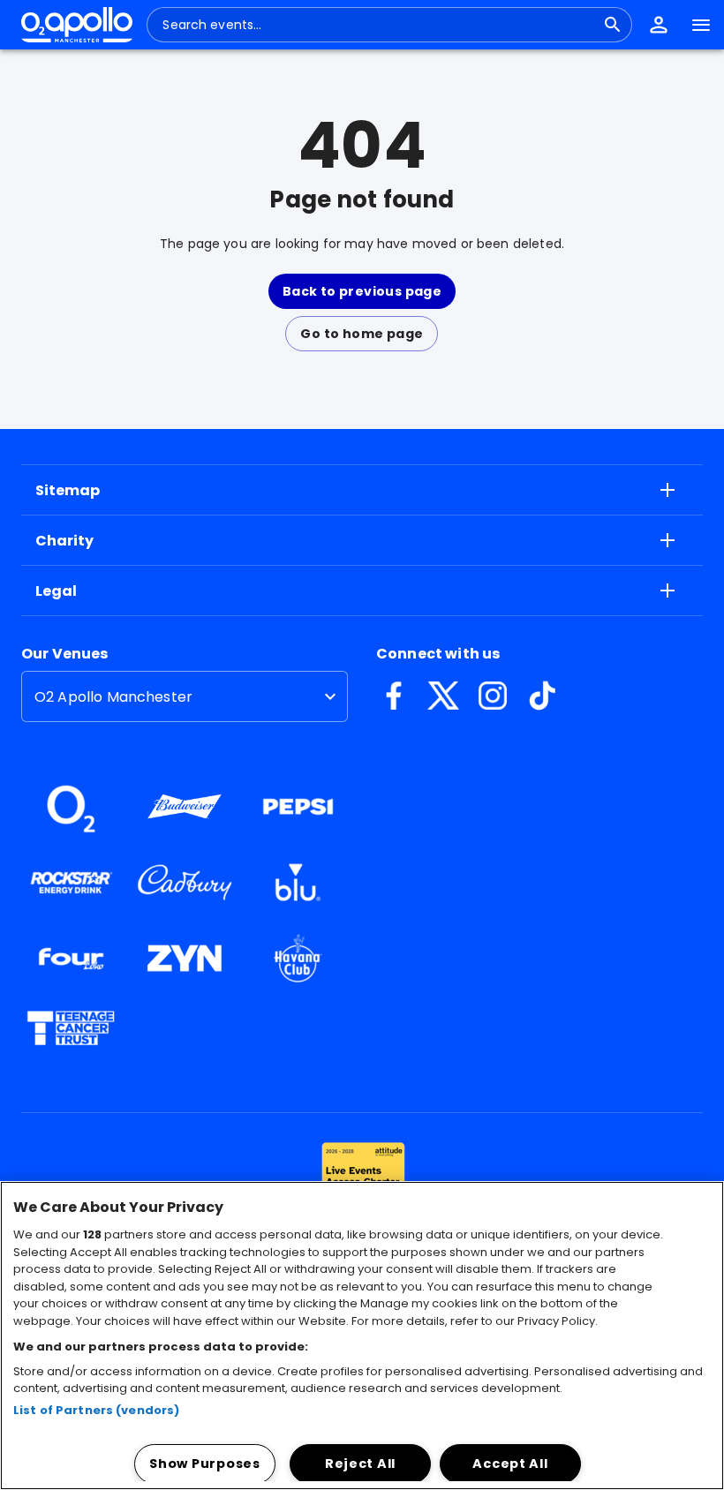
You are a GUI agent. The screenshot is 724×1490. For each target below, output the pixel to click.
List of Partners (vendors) (96, 1410)
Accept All (509, 1463)
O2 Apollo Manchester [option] (113, 697)
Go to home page (361, 333)
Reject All (360, 1463)
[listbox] (184, 696)
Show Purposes (204, 1463)
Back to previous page (362, 291)
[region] (362, 1335)
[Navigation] (701, 24)
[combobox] (378, 25)
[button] (658, 24)
